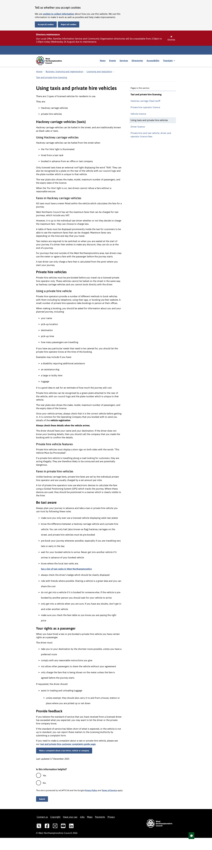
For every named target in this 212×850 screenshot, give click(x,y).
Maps (90, 817)
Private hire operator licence (145, 107)
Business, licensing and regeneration (64, 71)
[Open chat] (191, 835)
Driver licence (138, 126)
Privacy (111, 817)
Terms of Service (109, 790)
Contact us (42, 817)
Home (39, 71)
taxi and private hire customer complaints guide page (68, 744)
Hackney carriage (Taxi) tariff (145, 101)
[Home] (51, 61)
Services (124, 60)
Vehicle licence (138, 113)
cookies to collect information (58, 14)
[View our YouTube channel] (63, 826)
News (103, 60)
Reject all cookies (68, 24)
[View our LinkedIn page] (71, 826)
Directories (137, 60)
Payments (100, 817)
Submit (42, 799)
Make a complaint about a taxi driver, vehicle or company (64, 750)
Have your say (70, 817)
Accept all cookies (46, 24)
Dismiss (171, 39)
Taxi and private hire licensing (51, 77)
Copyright (55, 817)
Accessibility (153, 60)
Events (112, 60)
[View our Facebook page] (47, 826)
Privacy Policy (91, 790)
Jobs (82, 817)
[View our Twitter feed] (39, 826)
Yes (44, 775)
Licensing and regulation (99, 71)
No (44, 783)
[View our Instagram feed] (55, 826)
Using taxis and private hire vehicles (149, 120)
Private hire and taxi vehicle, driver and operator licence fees (151, 135)
